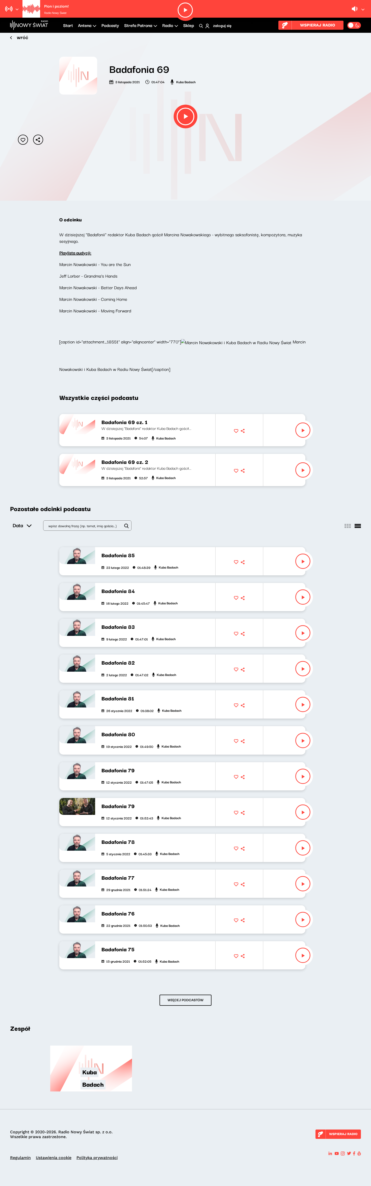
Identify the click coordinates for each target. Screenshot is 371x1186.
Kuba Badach (186, 81)
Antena (84, 25)
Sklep (188, 25)
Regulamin (20, 1157)
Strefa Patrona (138, 25)
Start (68, 25)
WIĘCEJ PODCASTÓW (185, 999)
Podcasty (110, 25)
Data (18, 525)
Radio (167, 25)
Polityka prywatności (97, 1157)
